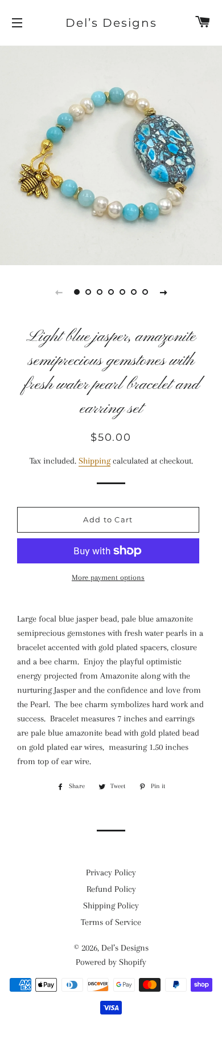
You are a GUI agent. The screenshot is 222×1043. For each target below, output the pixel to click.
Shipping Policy (111, 905)
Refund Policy (111, 889)
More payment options (108, 577)
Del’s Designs (111, 23)
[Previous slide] (58, 292)
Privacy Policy (111, 872)
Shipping (94, 461)
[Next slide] (163, 292)
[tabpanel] (111, 154)
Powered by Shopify (111, 962)
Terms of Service (111, 922)
